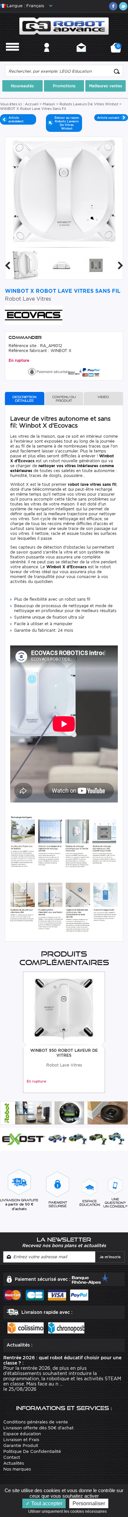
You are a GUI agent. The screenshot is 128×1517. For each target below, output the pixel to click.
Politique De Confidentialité (32, 1451)
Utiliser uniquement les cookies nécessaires (69, 1511)
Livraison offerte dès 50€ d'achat (38, 1427)
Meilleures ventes (105, 85)
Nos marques (17, 1469)
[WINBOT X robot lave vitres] (61, 264)
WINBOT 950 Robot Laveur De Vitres (64, 1053)
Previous (7, 265)
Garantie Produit (20, 1445)
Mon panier (117, 50)
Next (120, 265)
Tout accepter (46, 1503)
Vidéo (103, 397)
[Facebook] (113, 6)
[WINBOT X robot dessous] (96, 264)
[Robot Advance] (64, 25)
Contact (11, 1457)
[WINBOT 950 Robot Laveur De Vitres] (64, 1008)
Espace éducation (22, 1433)
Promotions (64, 85)
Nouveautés (22, 85)
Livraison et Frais (21, 1439)
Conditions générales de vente (35, 1422)
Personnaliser (89, 1503)
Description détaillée (24, 398)
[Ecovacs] (33, 314)
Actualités (13, 1463)
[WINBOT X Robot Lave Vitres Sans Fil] (25, 264)
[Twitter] (123, 6)
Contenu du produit (64, 398)
